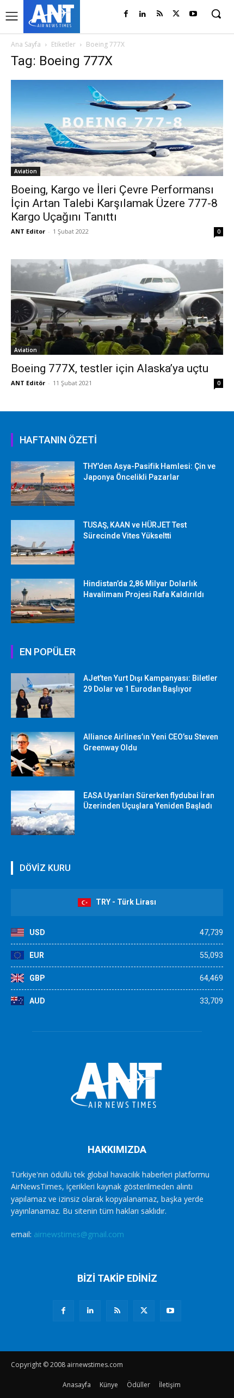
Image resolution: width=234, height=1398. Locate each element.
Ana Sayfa (26, 44)
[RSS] (159, 14)
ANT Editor (28, 231)
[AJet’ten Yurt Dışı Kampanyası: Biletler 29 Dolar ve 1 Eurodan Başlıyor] (43, 695)
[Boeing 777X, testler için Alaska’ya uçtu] (117, 307)
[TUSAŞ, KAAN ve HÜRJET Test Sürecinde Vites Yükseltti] (43, 542)
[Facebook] (126, 14)
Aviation (25, 171)
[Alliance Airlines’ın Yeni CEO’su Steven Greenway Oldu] (43, 754)
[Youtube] (192, 14)
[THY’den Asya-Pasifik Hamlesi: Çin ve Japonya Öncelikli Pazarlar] (43, 483)
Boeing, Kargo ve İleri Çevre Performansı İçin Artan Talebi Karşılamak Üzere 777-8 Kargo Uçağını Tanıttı (114, 203)
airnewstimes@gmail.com (79, 1234)
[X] (176, 14)
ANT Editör (28, 383)
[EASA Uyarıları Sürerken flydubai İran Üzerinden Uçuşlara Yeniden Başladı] (43, 813)
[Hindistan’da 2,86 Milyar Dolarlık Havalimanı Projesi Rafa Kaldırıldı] (43, 601)
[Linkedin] (142, 14)
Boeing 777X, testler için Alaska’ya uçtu (109, 368)
